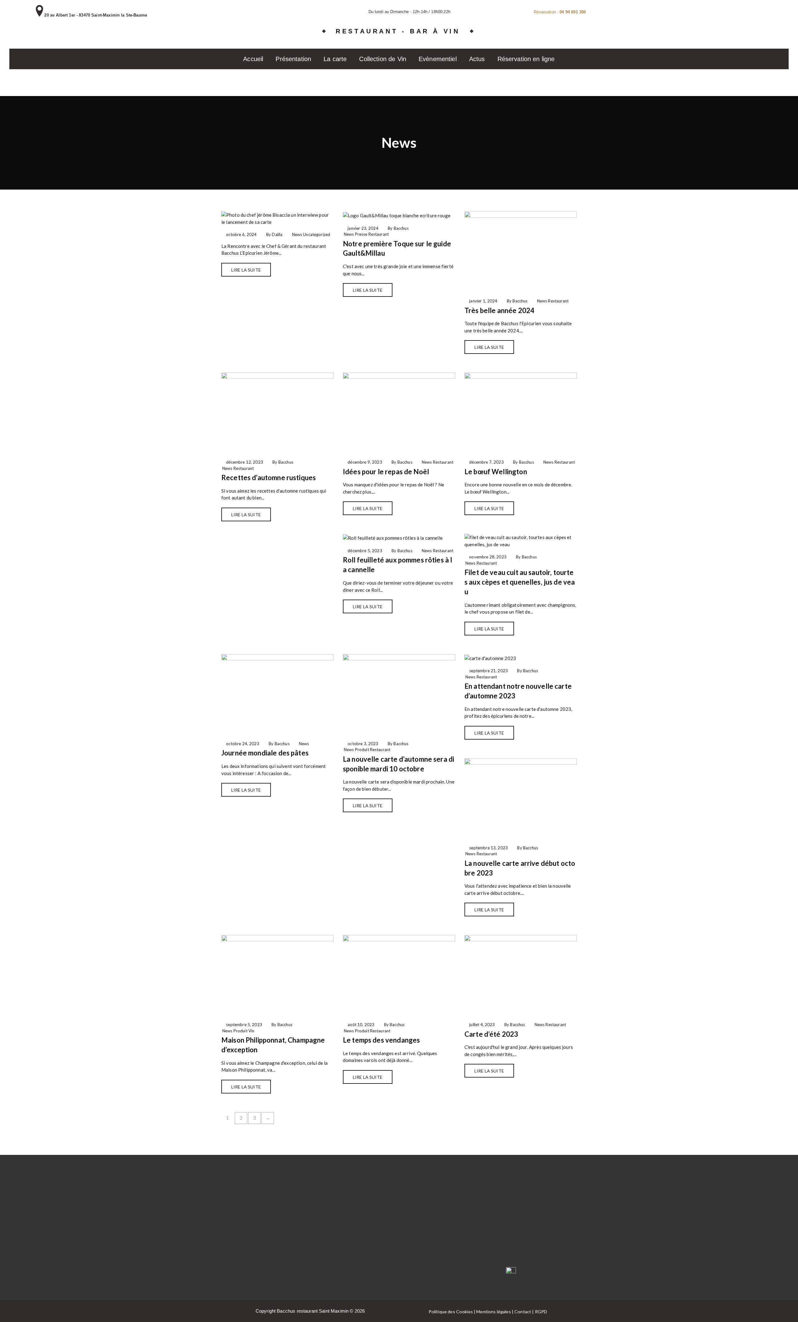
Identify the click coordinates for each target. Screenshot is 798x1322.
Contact (522, 1311)
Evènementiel (438, 58)
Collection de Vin (382, 58)
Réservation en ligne (526, 58)
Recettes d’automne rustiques (268, 477)
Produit (362, 749)
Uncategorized (316, 234)
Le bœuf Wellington (495, 471)
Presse (361, 234)
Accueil (253, 58)
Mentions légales (493, 1311)
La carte (335, 58)
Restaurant (378, 234)
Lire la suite (246, 270)
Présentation (293, 58)
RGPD (541, 1311)
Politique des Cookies (451, 1311)
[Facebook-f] (466, 1273)
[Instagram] (488, 1273)
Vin (251, 1030)
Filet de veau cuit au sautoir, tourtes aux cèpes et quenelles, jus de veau (519, 582)
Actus (477, 58)
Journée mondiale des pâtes (265, 753)
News (297, 234)
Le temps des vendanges (381, 1040)
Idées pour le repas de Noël (386, 471)
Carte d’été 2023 (491, 1034)
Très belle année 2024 (499, 310)
